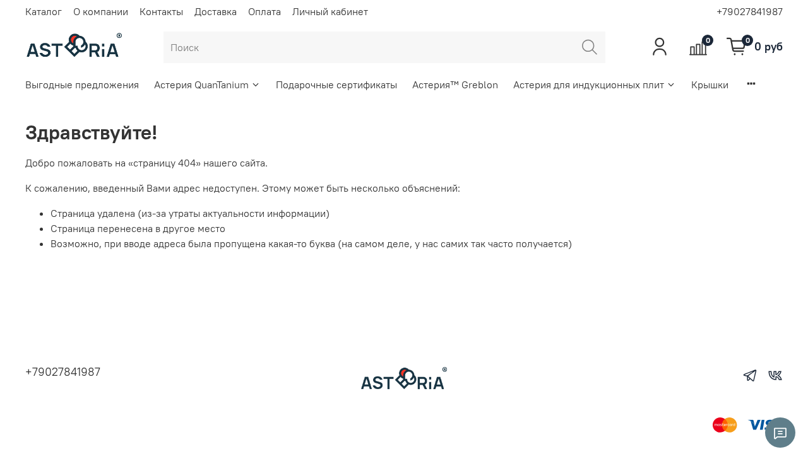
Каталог (43, 11)
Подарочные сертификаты (336, 84)
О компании (100, 11)
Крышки (709, 84)
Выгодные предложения (82, 84)
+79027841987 (749, 11)
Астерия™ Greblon (455, 84)
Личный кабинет (330, 11)
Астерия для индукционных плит (588, 84)
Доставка (215, 11)
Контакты (161, 11)
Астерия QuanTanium (201, 84)
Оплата (264, 11)
